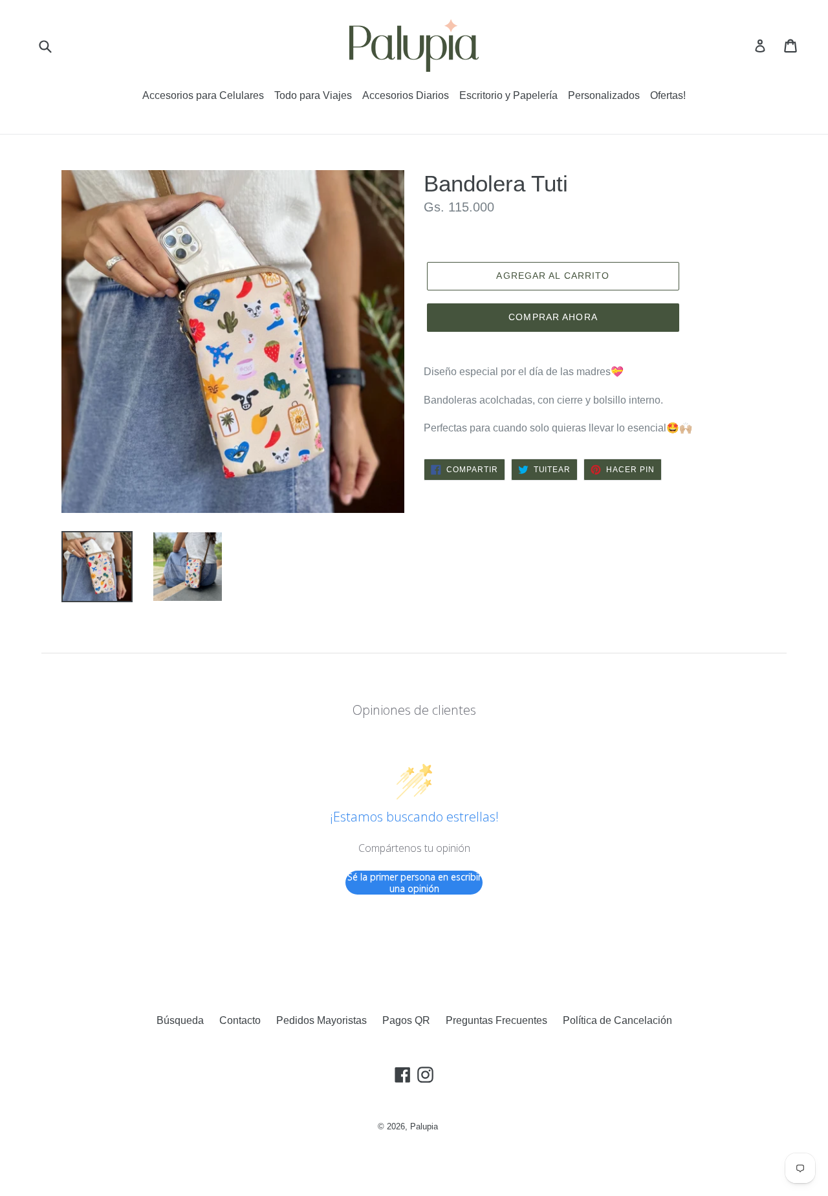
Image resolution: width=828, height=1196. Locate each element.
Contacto (240, 1020)
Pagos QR (406, 1020)
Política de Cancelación (617, 1020)
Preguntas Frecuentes (496, 1020)
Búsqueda (180, 1020)
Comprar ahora (553, 317)
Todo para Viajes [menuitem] (313, 95)
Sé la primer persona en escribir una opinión (414, 883)
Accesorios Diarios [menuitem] (405, 95)
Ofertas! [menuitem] (668, 95)
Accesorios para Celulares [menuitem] (203, 95)
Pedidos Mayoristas (321, 1020)
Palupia (424, 1126)
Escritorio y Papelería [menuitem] (508, 95)
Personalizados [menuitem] (604, 95)
